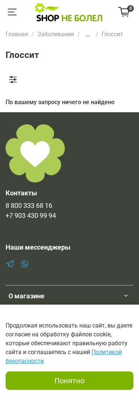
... (88, 34)
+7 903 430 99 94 (31, 215)
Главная (17, 34)
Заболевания (55, 34)
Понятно (69, 380)
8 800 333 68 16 (29, 205)
